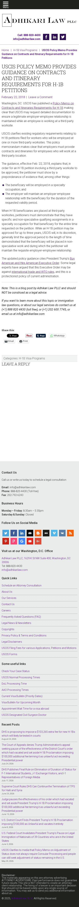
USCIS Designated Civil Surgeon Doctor (24, 714)
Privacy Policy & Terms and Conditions (24, 635)
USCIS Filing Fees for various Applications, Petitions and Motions (39, 648)
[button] (6, 4)
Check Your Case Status (16, 671)
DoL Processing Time (14, 683)
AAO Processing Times (15, 689)
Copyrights (8, 629)
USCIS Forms (9, 654)
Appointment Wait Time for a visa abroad (25, 708)
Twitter (63, 37)
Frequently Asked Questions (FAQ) (21, 616)
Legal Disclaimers (12, 641)
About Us (7, 591)
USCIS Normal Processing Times (21, 677)
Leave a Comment (40, 97)
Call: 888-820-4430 (28, 35)
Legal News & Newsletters (16, 623)
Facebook (46, 37)
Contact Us (8, 604)
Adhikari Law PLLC (40, 21)
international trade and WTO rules (33, 272)
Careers (6, 610)
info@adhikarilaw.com (26, 39)
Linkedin (54, 37)
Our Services (9, 598)
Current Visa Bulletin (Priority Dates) (22, 696)
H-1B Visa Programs (32, 358)
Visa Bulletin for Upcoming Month (21, 702)
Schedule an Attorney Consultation (22, 585)
